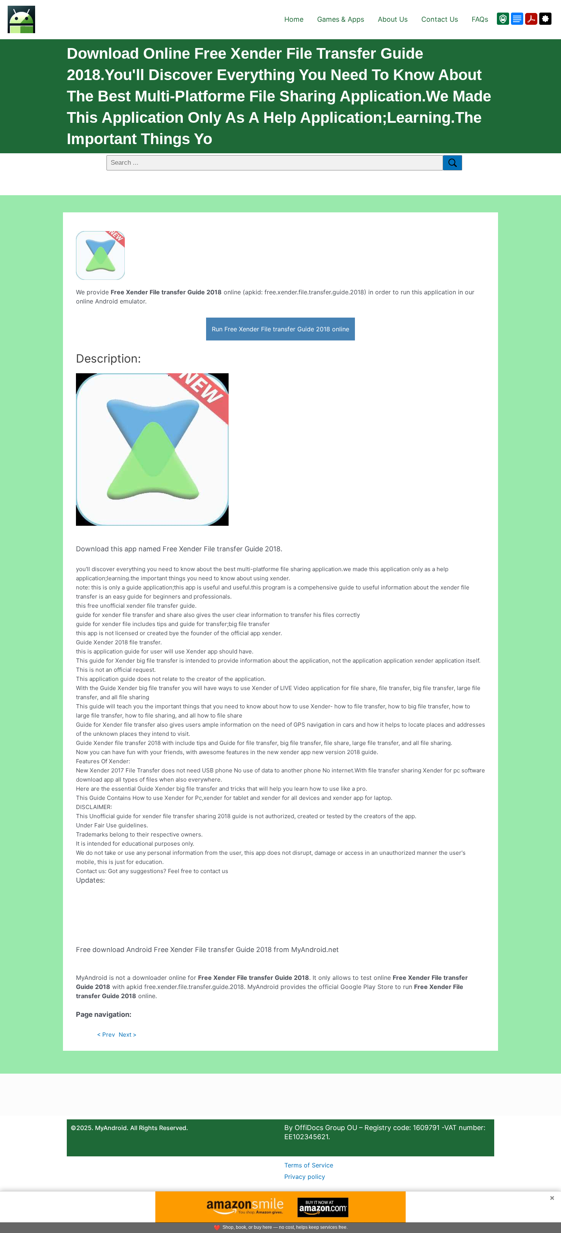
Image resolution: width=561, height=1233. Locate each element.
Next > (128, 1034)
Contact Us (439, 19)
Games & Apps (340, 19)
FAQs (480, 19)
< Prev (106, 1034)
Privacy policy (304, 1176)
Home (293, 19)
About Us (393, 19)
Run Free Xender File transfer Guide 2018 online (280, 329)
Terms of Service (308, 1165)
